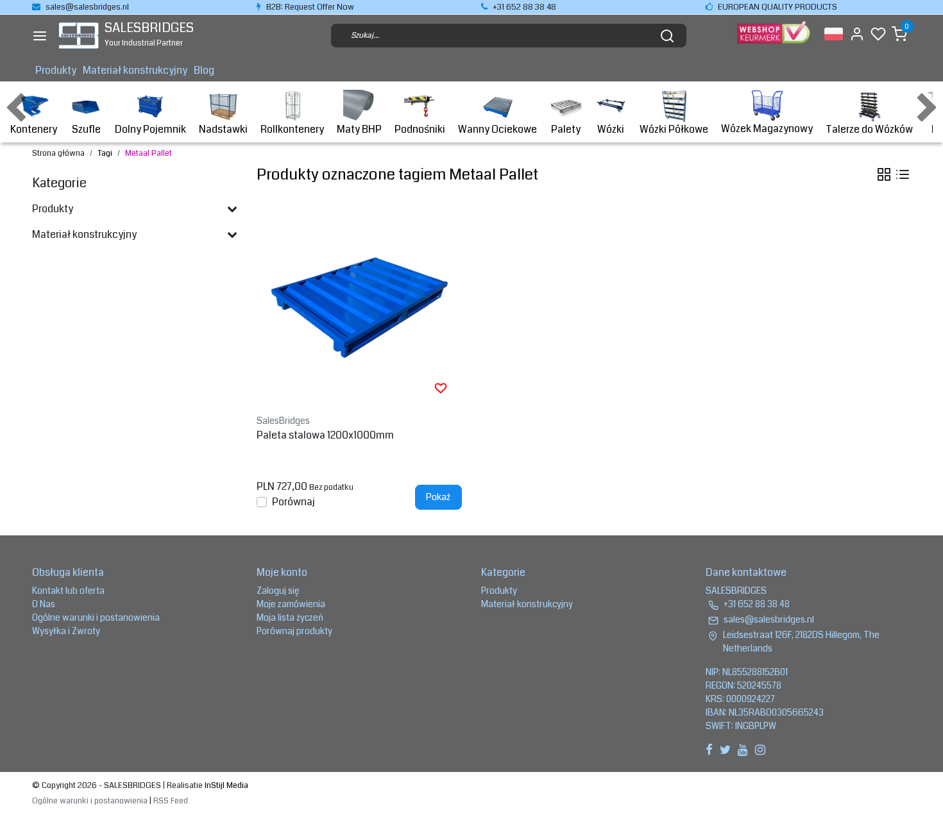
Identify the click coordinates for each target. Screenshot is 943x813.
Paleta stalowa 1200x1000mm (325, 435)
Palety (566, 129)
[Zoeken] (667, 36)
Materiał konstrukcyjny (135, 70)
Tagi (105, 153)
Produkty (55, 70)
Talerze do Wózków (869, 129)
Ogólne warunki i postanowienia (96, 617)
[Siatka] (884, 174)
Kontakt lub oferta (68, 590)
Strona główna (58, 153)
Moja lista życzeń (290, 617)
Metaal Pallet (148, 153)
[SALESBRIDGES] (78, 35)
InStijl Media (225, 785)
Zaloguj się (278, 590)
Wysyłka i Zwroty (66, 630)
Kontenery (33, 129)
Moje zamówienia (291, 604)
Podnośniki (420, 129)
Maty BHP (359, 129)
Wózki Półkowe (674, 129)
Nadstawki (223, 129)
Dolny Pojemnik (150, 129)
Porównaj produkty (294, 630)
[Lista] (902, 174)
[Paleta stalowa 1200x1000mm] (359, 306)
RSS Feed (170, 801)
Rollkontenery (292, 129)
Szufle (86, 129)
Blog (204, 70)
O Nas (43, 604)
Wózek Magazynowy (767, 128)
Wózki (610, 129)
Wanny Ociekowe (497, 129)
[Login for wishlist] (440, 387)
